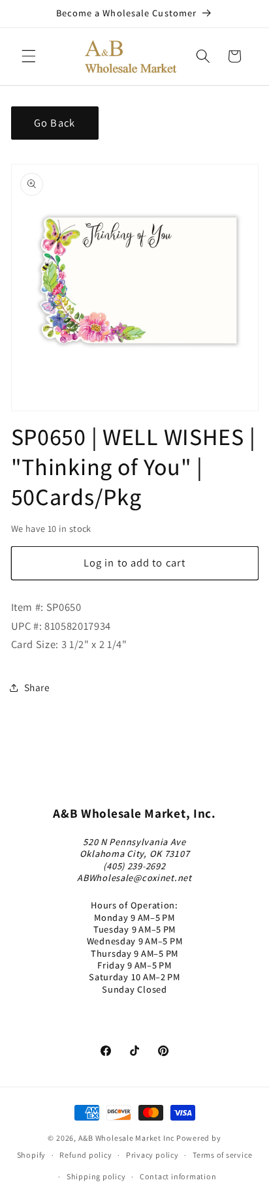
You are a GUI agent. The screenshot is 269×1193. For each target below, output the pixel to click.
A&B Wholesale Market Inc (126, 1138)
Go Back (54, 123)
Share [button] (37, 687)
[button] (28, 56)
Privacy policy (152, 1155)
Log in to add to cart (134, 562)
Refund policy (85, 1155)
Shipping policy (96, 1176)
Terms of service (222, 1155)
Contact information (178, 1176)
